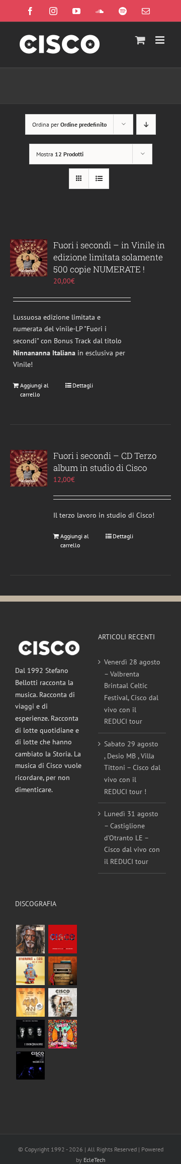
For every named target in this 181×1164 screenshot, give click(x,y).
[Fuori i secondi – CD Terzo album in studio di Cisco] (28, 468)
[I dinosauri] (30, 1034)
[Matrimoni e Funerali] (62, 1034)
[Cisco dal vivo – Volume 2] (30, 1066)
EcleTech (94, 1159)
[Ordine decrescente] (146, 124)
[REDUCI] (30, 939)
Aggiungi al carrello (34, 389)
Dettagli (82, 385)
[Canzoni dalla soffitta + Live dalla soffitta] (62, 971)
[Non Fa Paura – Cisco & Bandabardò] (30, 971)
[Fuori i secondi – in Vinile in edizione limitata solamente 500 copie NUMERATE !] (28, 257)
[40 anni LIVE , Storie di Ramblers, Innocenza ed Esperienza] (30, 1002)
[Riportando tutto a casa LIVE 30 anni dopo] (62, 939)
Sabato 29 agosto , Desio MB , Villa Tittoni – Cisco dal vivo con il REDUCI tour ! (132, 767)
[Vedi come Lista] (99, 178)
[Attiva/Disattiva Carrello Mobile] (140, 40)
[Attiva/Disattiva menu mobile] (160, 40)
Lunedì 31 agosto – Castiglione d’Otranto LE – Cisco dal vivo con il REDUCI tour (132, 837)
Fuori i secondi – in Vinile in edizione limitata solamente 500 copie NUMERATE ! (109, 257)
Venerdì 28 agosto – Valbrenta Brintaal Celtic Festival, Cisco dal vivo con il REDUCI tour (132, 691)
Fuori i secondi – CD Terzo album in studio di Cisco (104, 461)
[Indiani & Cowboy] (62, 1002)
